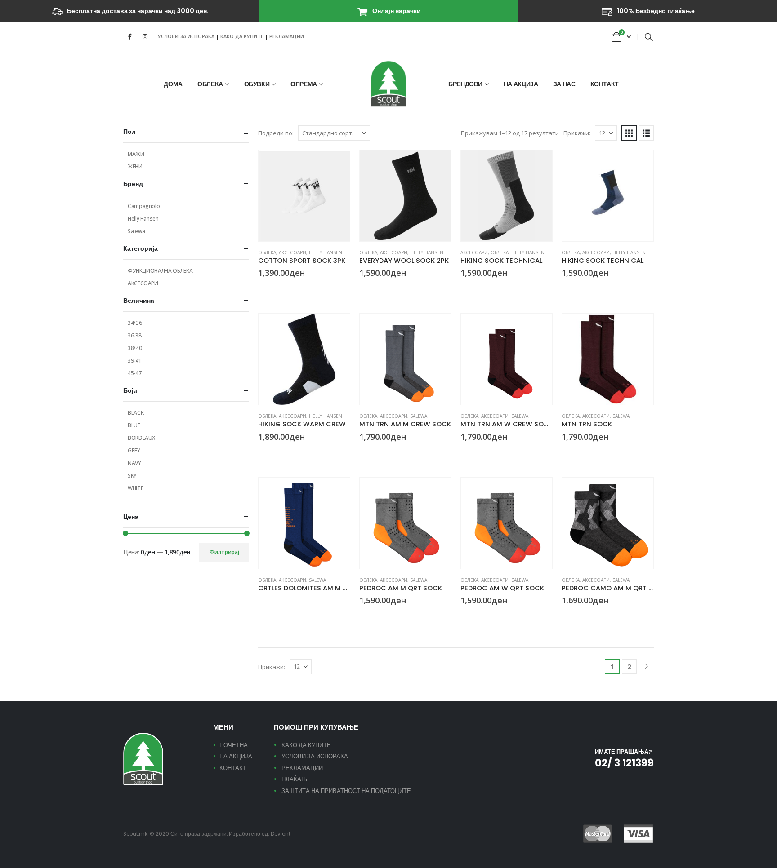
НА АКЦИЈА (521, 84)
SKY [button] (566, 289)
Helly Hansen (325, 252)
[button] (649, 36)
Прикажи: (576, 133)
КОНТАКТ (604, 84)
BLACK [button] (262, 289)
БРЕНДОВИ (465, 84)
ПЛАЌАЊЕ (296, 779)
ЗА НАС (564, 84)
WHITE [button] (273, 289)
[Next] (646, 666)
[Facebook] (130, 36)
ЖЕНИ (135, 166)
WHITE (135, 488)
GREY (134, 450)
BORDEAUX (141, 438)
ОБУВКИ (257, 84)
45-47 (134, 373)
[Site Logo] (388, 83)
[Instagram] (144, 36)
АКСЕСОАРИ (292, 252)
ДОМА (173, 84)
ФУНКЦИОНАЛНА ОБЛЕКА (160, 271)
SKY (132, 475)
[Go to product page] (304, 195)
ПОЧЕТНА (233, 745)
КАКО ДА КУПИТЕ (242, 36)
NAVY (134, 463)
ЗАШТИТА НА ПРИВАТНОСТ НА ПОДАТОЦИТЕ (346, 791)
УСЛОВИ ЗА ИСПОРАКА (186, 36)
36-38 (134, 335)
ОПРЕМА (303, 84)
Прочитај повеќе (335, 492)
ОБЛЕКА (210, 84)
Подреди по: (276, 133)
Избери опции (335, 165)
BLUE (134, 425)
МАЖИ (136, 154)
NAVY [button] (262, 453)
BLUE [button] (262, 602)
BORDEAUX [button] (464, 453)
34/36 (135, 323)
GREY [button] (475, 289)
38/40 (135, 348)
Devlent (280, 833)
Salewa (418, 416)
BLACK (135, 412)
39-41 (134, 360)
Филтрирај (224, 552)
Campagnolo (144, 206)
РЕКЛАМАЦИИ (286, 36)
